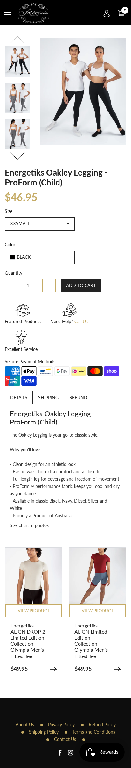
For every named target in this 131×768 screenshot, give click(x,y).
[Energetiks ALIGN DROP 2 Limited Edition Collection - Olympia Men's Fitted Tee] (53, 669)
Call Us (81, 321)
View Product (34, 610)
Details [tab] (18, 397)
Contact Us (65, 739)
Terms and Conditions (93, 732)
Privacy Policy (61, 724)
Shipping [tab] (48, 397)
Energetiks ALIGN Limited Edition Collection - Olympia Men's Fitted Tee (91, 640)
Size (8, 211)
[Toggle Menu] (7, 12)
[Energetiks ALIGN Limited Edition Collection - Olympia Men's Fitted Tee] (117, 669)
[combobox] (40, 224)
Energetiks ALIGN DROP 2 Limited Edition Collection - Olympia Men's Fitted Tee (27, 640)
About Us (25, 724)
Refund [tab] (78, 397)
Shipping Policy (44, 732)
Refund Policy (102, 724)
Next (17, 155)
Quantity (13, 273)
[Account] (107, 13)
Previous (17, 40)
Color (10, 244)
